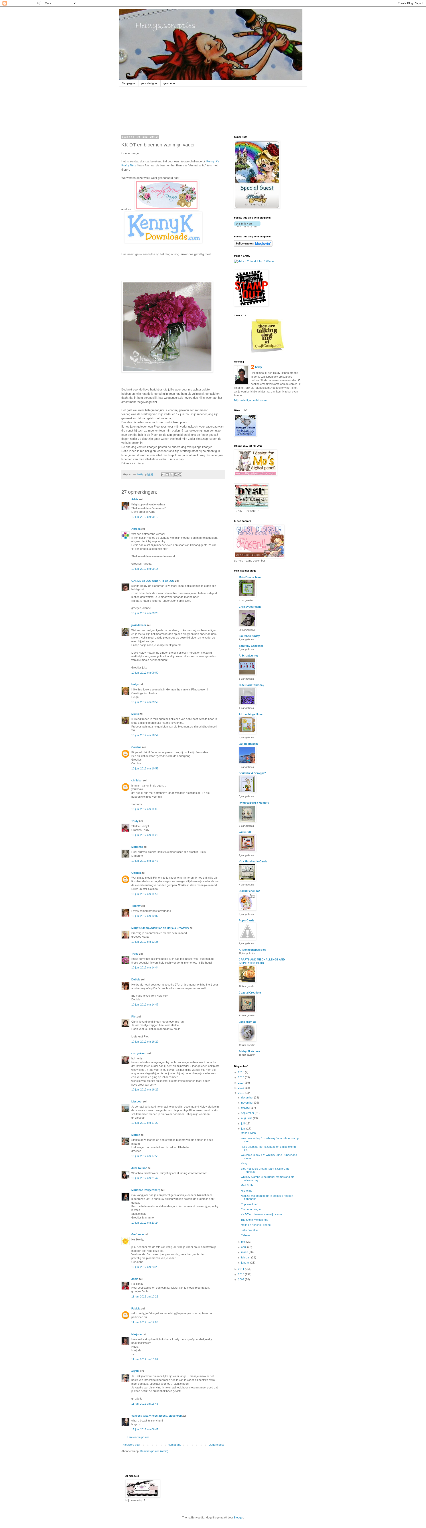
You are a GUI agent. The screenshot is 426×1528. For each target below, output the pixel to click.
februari (246, 1257)
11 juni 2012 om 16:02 (144, 1359)
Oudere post (216, 1444)
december (247, 1097)
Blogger (238, 1517)
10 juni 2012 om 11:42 (144, 860)
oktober (246, 1107)
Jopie (134, 1279)
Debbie (135, 979)
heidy (258, 367)
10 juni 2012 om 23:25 (144, 1267)
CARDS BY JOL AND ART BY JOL (152, 580)
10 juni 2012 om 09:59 (144, 702)
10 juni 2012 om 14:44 (144, 967)
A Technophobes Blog (252, 949)
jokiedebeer (138, 625)
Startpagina (129, 83)
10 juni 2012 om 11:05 (144, 809)
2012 (241, 1092)
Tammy (136, 905)
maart (245, 1252)
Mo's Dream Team (250, 577)
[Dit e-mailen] (163, 474)
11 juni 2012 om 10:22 (144, 1296)
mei (243, 1241)
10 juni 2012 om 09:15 (144, 568)
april (244, 1247)
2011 (241, 1269)
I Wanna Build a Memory (254, 802)
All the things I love (250, 714)
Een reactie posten (138, 1437)
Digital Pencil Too (249, 891)
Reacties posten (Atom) (154, 1451)
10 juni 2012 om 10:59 (144, 768)
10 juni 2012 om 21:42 (144, 1178)
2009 (241, 1279)
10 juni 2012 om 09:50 (144, 672)
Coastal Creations (250, 992)
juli (243, 1123)
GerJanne (137, 1234)
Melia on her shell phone (256, 1224)
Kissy (244, 1163)
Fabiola (135, 1308)
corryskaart (138, 1053)
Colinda (136, 872)
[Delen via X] (171, 474)
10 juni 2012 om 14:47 (144, 1004)
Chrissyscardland (250, 606)
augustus (247, 1118)
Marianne (137, 846)
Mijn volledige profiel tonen (250, 400)
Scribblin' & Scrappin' (252, 773)
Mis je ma (246, 1190)
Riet (133, 1016)
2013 (241, 1087)
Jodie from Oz (247, 1021)
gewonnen (170, 83)
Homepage (174, 1444)
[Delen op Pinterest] (180, 474)
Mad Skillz (247, 1185)
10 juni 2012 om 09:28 (144, 613)
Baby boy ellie (249, 1230)
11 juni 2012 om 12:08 (144, 1322)
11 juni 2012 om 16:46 (144, 1403)
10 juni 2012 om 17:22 (144, 1122)
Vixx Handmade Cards (253, 861)
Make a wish (248, 1133)
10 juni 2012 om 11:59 (144, 894)
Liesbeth (136, 1101)
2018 (241, 1072)
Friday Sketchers (249, 1051)
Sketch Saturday (249, 636)
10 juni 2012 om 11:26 (144, 835)
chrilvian (136, 780)
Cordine (136, 747)
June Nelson (139, 1168)
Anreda (136, 528)
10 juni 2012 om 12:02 (144, 916)
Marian (135, 1134)
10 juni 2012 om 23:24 (144, 1222)
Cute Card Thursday (251, 685)
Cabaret (245, 1235)
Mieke (135, 714)
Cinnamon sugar (251, 1209)
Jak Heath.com (248, 743)
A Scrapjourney (248, 655)
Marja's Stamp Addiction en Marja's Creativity (160, 928)
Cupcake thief (249, 1204)
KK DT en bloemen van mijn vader (261, 1214)
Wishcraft (245, 832)
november (247, 1102)
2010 (241, 1274)
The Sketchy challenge (254, 1219)
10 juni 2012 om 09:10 (144, 517)
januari (245, 1262)
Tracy (134, 953)
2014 (241, 1082)
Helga (135, 684)
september (248, 1113)
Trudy (134, 821)
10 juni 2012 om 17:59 (144, 1156)
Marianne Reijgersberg (145, 1190)
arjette (135, 1371)
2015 (241, 1077)
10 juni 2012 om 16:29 (144, 1041)
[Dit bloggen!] (167, 474)
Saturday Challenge (251, 645)
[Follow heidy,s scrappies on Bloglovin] (247, 226)
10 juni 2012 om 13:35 (144, 941)
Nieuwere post (131, 1444)
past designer (149, 83)
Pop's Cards (246, 920)
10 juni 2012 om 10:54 (144, 735)
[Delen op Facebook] (175, 474)
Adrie (134, 499)
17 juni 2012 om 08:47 (144, 1429)
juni (243, 1128)
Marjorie (136, 1334)
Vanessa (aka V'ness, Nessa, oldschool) (156, 1415)
